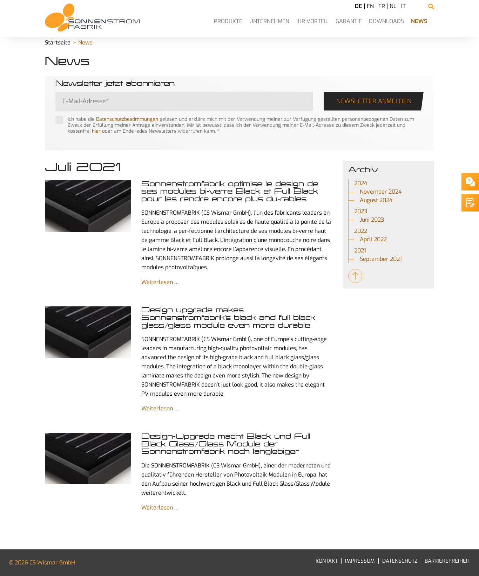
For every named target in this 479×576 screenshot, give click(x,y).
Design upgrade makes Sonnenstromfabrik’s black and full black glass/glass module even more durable (228, 317)
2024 (360, 183)
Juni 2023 (372, 219)
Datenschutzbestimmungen (127, 119)
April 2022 (373, 239)
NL (393, 6)
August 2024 (376, 200)
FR (381, 6)
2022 (360, 231)
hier (96, 131)
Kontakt (327, 560)
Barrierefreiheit (447, 560)
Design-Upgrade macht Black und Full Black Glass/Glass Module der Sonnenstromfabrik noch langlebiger (225, 443)
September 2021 (381, 259)
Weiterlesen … (160, 282)
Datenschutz (399, 560)
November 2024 (381, 191)
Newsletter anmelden (373, 101)
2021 (360, 250)
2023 (360, 211)
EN (370, 6)
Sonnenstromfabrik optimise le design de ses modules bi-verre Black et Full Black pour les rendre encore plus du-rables (229, 191)
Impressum (360, 560)
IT (403, 6)
